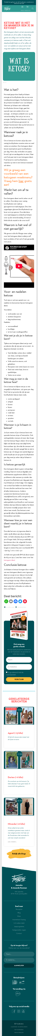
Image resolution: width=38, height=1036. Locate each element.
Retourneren (19, 1029)
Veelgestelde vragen (19, 930)
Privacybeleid (19, 1032)
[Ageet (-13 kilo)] (19, 716)
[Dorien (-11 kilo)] (19, 760)
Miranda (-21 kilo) (16, 824)
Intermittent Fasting (19, 919)
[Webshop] (27, 7)
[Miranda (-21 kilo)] (19, 807)
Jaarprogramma (19, 926)
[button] (33, 8)
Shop (19, 916)
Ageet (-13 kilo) (15, 733)
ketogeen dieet (9, 560)
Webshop (27, 10)
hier (21, 181)
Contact (19, 933)
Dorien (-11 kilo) (15, 777)
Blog (4, 82)
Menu (22, 10)
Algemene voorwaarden (19, 1026)
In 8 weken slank (19, 923)
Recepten (19, 909)
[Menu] (22, 7)
